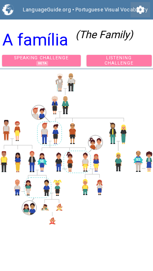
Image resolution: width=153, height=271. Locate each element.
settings (140, 10)
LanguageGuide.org (47, 10)
